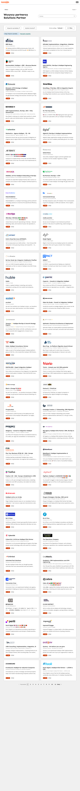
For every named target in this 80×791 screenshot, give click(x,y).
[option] (13, 28)
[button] (74, 10)
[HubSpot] (5, 2)
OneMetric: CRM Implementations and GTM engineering (56, 561)
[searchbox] (57, 16)
